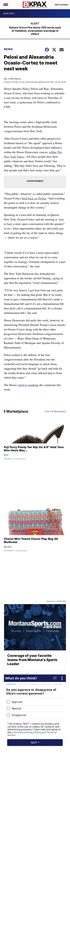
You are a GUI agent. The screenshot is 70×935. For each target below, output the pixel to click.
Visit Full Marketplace (55, 411)
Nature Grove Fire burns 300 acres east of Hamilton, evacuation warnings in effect (35, 31)
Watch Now (60, 5)
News (8, 49)
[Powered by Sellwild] (61, 601)
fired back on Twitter (34, 198)
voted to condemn (28, 385)
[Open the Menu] (5, 4)
